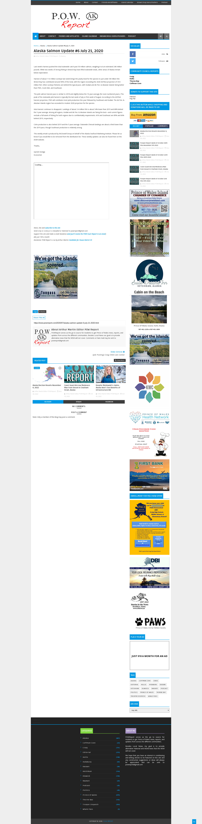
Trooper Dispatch (138, 696)
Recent (136, 126)
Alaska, (63, 56)
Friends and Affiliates (109, 2)
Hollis (143, 685)
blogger (48, 402)
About (86, 2)
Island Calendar (127, 2)
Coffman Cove (145, 681)
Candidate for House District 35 (80, 240)
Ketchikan (135, 688)
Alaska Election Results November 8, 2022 (47, 386)
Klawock (145, 688)
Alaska (42, 46)
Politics (134, 692)
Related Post (39, 361)
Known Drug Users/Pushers (147, 2)
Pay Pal (132, 98)
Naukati (155, 688)
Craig (155, 681)
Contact (95, 2)
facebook (109, 402)
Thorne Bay (161, 692)
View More (120, 360)
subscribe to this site (52, 228)
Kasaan (163, 685)
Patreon (133, 96)
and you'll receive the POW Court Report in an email (86, 234)
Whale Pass (152, 696)
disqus (78, 402)
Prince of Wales (147, 692)
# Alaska (42, 312)
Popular (149, 126)
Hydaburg (153, 685)
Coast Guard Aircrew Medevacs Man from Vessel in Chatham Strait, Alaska (77, 387)
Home (78, 2)
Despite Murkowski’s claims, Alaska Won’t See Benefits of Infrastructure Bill (108, 387)
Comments (163, 126)
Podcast (164, 2)
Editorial (134, 685)
